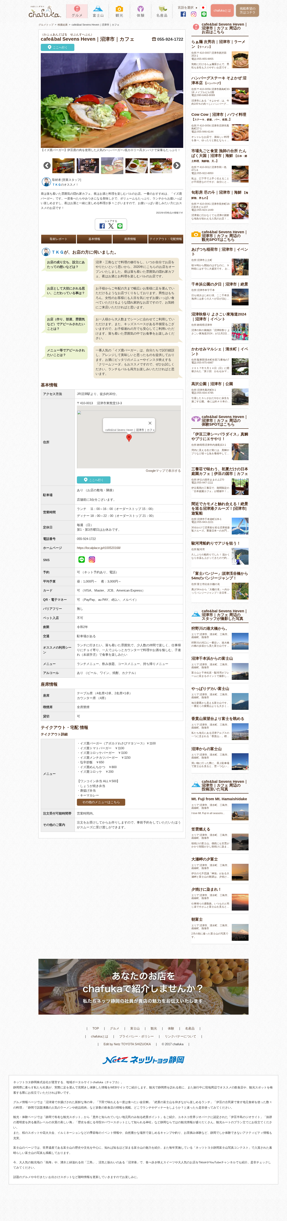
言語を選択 (188, 7)
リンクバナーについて (180, 1036)
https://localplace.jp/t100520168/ (99, 548)
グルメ (114, 1028)
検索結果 (63, 24)
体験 (171, 1028)
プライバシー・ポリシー (136, 1036)
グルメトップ (46, 24)
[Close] (150, 423)
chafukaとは (222, 10)
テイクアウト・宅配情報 (166, 239)
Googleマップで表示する (163, 470)
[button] (129, 438)
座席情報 (130, 239)
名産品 (190, 1028)
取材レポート (58, 239)
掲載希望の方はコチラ (247, 10)
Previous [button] (47, 166)
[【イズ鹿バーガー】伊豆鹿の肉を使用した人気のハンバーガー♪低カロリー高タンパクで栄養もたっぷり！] (112, 100)
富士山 (135, 1028)
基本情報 (94, 239)
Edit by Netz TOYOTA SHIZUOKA (127, 1044)
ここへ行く (60, 47)
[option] (112, 102)
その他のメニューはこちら (101, 802)
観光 (154, 1028)
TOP (95, 1028)
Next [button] (177, 166)
